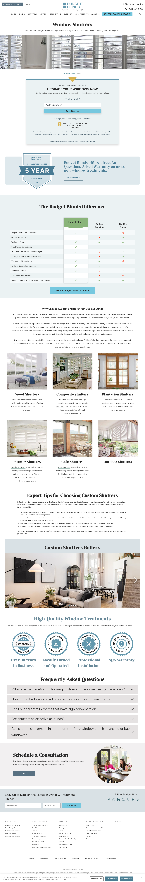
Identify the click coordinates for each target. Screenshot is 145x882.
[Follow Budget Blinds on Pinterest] (133, 799)
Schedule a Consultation (117, 14)
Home (65, 73)
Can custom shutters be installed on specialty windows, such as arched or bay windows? (70, 731)
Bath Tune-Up (36, 831)
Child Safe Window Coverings (68, 839)
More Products (82, 14)
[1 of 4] (69, 605)
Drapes (43, 14)
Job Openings (63, 847)
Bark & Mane (36, 828)
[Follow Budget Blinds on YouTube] (123, 799)
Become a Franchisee (65, 844)
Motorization (55, 14)
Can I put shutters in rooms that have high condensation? (54, 709)
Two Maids (35, 844)
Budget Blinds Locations (12, 831)
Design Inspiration (91, 833)
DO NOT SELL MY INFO (92, 858)
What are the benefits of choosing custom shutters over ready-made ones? (68, 689)
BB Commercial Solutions (40, 825)
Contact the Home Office (12, 836)
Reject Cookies (112, 879)
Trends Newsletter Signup (93, 831)
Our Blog (117, 821)
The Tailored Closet (38, 842)
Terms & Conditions (60, 858)
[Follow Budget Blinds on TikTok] (137, 799)
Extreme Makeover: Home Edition (95, 828)
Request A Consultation (12, 825)
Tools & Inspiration (94, 821)
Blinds (13, 14)
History (61, 831)
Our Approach (63, 828)
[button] (132, 4)
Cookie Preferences (110, 858)
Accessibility (75, 858)
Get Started (72, 111)
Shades (22, 14)
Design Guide (90, 825)
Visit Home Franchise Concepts (41, 847)
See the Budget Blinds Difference (72, 290)
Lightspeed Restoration (39, 836)
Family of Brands (39, 821)
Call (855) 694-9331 (11, 833)
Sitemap (31, 858)
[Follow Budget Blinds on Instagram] (114, 799)
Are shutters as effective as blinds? (37, 719)
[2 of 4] (71, 605)
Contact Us (24, 773)
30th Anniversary (64, 836)
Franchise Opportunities (12, 4)
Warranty (61, 842)
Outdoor (68, 14)
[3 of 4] (73, 605)
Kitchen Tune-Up (37, 833)
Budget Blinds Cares (65, 833)
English (28, 4)
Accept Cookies (126, 879)
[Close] (141, 878)
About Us (95, 14)
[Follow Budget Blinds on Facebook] (109, 799)
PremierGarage (36, 839)
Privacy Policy (105, 135)
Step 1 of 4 (74, 98)
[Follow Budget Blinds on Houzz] (118, 799)
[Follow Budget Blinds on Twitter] (128, 799)
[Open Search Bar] (140, 14)
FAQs (87, 839)
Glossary (89, 836)
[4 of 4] (75, 605)
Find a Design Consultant (13, 828)
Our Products (71, 73)
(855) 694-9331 (135, 8)
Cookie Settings (96, 879)
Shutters (32, 14)
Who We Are (63, 825)
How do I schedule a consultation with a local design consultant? (60, 699)
